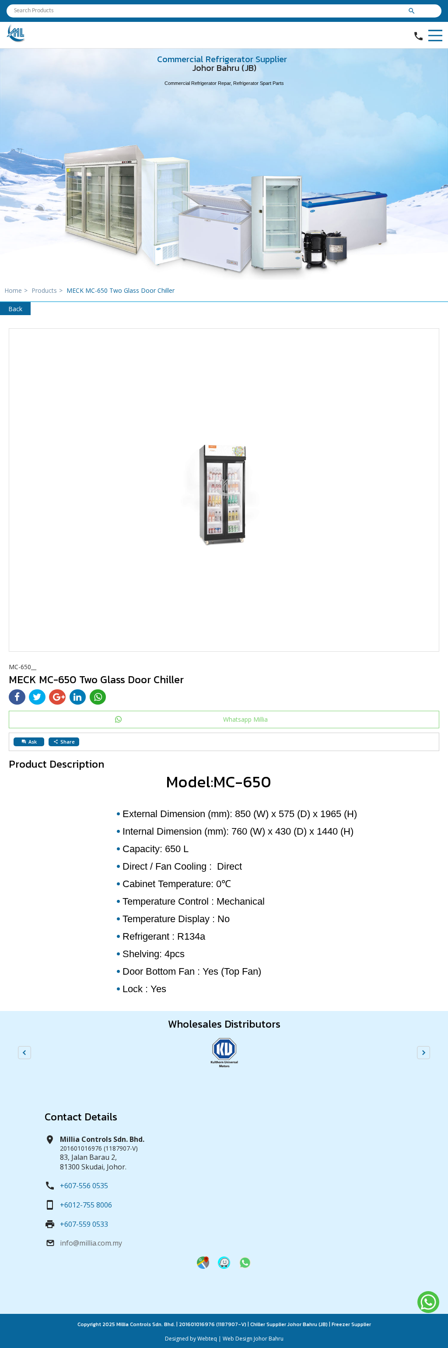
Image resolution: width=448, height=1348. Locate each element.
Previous (24, 1052)
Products (47, 290)
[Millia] (16, 40)
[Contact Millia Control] (245, 1266)
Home (16, 290)
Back (15, 309)
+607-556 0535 (84, 1185)
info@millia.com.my (91, 1243)
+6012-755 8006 (86, 1205)
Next (423, 1052)
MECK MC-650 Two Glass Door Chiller (120, 290)
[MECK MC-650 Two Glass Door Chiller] (224, 490)
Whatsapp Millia (245, 719)
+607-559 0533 (84, 1224)
